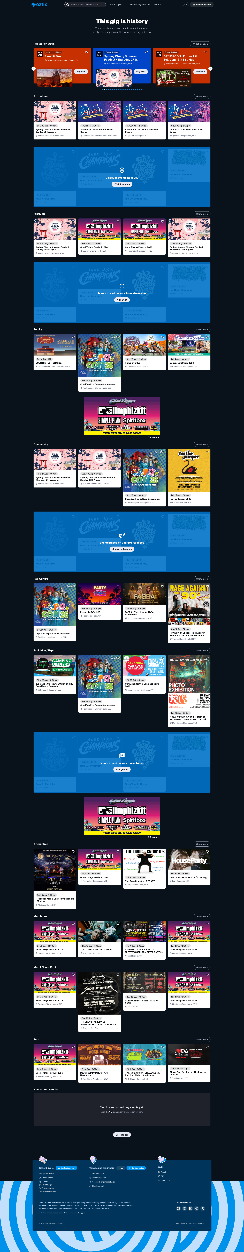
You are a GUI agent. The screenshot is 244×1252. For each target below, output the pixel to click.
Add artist (122, 300)
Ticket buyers (116, 4)
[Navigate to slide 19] (139, 90)
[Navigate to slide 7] (115, 90)
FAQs (163, 1176)
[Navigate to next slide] (210, 69)
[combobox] (85, 4)
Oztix (156, 4)
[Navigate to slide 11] (123, 90)
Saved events (47, 1178)
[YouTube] (184, 1208)
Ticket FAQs (46, 1185)
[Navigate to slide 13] (127, 90)
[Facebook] (196, 1208)
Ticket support (47, 1188)
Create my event (99, 1178)
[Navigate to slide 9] (119, 90)
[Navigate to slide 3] (107, 90)
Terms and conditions (197, 1223)
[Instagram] (178, 1208)
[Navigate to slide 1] (103, 90)
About (163, 1172)
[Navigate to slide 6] (113, 90)
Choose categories (122, 549)
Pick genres (122, 769)
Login (120, 1168)
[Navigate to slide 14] (129, 90)
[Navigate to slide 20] (141, 90)
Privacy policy (181, 1223)
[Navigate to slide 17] (135, 90)
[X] (202, 1208)
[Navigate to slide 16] (133, 90)
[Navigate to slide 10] (121, 90)
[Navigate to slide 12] (125, 90)
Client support (98, 1186)
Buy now (81, 71)
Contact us (165, 1180)
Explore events (47, 1173)
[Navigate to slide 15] (131, 90)
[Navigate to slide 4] (109, 90)
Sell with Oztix (203, 4)
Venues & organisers (138, 4)
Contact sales (138, 1168)
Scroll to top (122, 1135)
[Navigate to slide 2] (105, 90)
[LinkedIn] (190, 1208)
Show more (202, 96)
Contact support (68, 1168)
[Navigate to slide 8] (117, 90)
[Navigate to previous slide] (34, 69)
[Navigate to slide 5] (111, 90)
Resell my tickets (48, 1192)
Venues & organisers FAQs (103, 1182)
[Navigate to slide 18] (137, 90)
